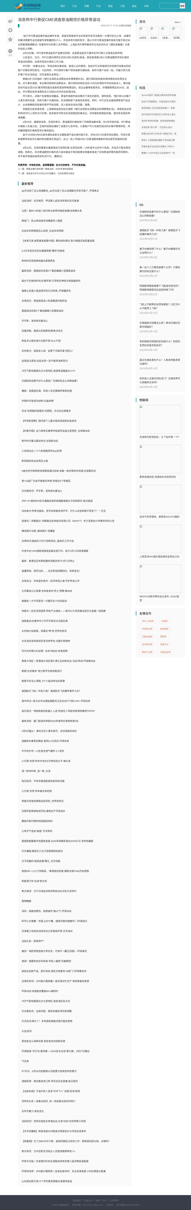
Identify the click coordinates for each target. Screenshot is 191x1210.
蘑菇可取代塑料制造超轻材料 (37, 821)
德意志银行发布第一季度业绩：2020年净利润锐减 (49, 168)
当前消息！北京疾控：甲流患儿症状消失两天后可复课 (50, 200)
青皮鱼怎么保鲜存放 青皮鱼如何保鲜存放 (43, 1041)
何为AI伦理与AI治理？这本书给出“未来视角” (45, 651)
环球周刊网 (147, 628)
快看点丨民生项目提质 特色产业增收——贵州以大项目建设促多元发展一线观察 (64, 611)
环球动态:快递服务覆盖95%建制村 (40, 991)
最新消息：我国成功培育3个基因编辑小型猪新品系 (49, 270)
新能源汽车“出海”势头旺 (34, 881)
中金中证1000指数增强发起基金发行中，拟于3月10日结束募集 (55, 551)
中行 (32, 160)
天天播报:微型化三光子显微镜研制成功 (42, 851)
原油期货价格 (44, 160)
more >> (178, 22)
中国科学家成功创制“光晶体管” (38, 400)
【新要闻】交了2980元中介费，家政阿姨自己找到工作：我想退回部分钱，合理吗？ (66, 1141)
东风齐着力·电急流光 (33, 1111)
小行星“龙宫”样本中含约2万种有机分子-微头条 (46, 761)
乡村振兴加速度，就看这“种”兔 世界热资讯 (44, 631)
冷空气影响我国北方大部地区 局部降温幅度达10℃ (49, 370)
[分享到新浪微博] (10, 21)
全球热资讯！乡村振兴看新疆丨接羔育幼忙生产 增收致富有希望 (55, 981)
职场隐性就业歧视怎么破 (35, 460)
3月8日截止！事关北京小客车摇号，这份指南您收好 (49, 731)
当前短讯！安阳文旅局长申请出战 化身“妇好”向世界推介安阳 (54, 1121)
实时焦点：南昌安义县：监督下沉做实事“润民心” (47, 350)
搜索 (182, 5)
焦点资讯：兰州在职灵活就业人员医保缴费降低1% (48, 1151)
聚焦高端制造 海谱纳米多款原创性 (158, 476)
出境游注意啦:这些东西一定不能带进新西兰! (45, 360)
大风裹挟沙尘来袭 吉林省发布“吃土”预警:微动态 (47, 591)
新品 (134, 5)
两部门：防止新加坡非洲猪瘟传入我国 (42, 220)
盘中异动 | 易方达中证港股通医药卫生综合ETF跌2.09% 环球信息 (56, 701)
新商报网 (164, 628)
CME (36, 160)
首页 (62, 5)
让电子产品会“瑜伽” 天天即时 (37, 831)
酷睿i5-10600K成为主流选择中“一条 (158, 152)
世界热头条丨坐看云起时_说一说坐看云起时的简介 (49, 1101)
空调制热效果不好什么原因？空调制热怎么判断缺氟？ (50, 380)
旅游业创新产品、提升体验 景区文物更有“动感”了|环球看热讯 (54, 971)
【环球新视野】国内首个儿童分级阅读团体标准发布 (49, 420)
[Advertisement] (158, 63)
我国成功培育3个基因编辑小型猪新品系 (43, 310)
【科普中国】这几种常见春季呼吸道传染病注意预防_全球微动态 (56, 430)
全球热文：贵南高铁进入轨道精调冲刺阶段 (44, 300)
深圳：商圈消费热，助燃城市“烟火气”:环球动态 (46, 911)
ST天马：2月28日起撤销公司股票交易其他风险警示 (49, 1071)
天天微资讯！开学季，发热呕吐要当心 (42, 490)
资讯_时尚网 (148, 620)
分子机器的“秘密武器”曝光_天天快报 (41, 861)
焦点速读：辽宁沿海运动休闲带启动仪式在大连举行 (49, 891)
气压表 (25, 1061)
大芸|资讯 (27, 1031)
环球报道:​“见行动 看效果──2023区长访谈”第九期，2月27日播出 (56, 1051)
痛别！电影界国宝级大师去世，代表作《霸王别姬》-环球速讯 (54, 951)
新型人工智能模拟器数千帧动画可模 (158, 139)
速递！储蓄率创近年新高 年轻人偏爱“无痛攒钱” (46, 961)
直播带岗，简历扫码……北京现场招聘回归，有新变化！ (51, 571)
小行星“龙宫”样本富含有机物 (37, 791)
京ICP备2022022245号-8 (128, 1204)
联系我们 (77, 1200)
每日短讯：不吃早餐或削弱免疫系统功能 (43, 781)
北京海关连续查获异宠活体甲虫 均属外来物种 (46, 641)
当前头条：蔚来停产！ (34, 941)
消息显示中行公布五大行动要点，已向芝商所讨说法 (50, 173)
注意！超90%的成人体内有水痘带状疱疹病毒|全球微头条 (52, 210)
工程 (122, 5)
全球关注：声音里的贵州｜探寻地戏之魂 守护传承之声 (51, 581)
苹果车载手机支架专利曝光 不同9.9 (157, 146)
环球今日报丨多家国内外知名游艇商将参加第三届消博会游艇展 (55, 1161)
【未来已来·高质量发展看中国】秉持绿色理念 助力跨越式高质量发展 (58, 240)
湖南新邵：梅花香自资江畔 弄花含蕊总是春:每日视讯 (50, 1081)
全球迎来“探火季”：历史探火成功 (156, 127)
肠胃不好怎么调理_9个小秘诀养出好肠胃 (43, 681)
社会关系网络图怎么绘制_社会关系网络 (43, 230)
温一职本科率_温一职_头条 (36, 771)
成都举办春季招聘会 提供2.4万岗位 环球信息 (45, 741)
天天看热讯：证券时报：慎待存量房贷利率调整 (47, 1011)
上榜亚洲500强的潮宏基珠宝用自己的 (159, 556)
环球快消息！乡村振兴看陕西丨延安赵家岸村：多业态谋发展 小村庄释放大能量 (64, 1171)
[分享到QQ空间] (10, 39)
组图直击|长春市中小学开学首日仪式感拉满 (45, 621)
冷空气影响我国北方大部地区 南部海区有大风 (46, 1001)
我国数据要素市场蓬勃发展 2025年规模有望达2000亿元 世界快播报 (57, 841)
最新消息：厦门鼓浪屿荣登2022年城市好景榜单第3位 (50, 721)
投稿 (98, 1200)
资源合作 (88, 1200)
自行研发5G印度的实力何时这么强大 (158, 114)
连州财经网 (147, 644)
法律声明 (114, 1200)
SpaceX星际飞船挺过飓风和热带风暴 (158, 94)
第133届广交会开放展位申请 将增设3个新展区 (46, 480)
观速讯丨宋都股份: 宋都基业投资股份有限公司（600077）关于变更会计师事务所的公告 (68, 520)
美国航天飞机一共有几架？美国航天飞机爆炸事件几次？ (51, 691)
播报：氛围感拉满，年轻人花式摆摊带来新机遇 (47, 390)
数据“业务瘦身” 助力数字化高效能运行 (42, 671)
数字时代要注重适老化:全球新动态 (40, 440)
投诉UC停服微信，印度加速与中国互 (158, 101)
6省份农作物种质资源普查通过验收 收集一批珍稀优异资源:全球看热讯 (59, 470)
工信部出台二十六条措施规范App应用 (42, 450)
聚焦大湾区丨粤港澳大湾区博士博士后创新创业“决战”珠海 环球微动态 (58, 661)
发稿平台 (164, 644)
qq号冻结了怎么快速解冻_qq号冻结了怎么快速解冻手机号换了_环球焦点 (60, 190)
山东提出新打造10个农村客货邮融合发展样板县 (47, 1181)
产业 (98, 5)
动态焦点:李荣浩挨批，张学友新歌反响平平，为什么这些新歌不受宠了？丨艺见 (64, 510)
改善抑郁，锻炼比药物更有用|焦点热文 (42, 330)
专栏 (105, 1200)
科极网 (164, 620)
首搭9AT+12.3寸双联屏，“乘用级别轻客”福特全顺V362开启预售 (55, 871)
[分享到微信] (10, 30)
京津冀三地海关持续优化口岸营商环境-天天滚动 (47, 931)
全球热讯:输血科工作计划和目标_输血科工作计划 (48, 541)
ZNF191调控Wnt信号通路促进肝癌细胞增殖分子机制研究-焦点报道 (57, 500)
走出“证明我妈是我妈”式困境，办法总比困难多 (46, 410)
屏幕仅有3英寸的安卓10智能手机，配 (158, 133)
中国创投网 (165, 651)
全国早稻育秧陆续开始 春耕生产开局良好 (43, 811)
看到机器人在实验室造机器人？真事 (158, 107)
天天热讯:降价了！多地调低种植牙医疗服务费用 (47, 1021)
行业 (74, 5)
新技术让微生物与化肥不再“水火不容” (41, 340)
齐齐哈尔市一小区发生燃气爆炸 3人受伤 (43, 751)
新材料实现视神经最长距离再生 (38, 260)
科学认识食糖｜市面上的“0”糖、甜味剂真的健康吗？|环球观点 (54, 921)
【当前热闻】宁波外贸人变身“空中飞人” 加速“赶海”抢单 (51, 1091)
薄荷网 (163, 636)
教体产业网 (147, 651)
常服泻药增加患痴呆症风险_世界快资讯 (43, 801)
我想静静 (26, 901)
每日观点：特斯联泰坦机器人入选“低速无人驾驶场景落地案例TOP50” (58, 711)
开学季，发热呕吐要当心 (35, 320)
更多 (10, 55)
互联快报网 (147, 636)
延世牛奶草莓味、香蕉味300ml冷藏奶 (160, 516)
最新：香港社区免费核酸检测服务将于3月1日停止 (48, 561)
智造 (110, 5)
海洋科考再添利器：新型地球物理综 (158, 120)
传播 (86, 5)
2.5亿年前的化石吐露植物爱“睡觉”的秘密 (43, 250)
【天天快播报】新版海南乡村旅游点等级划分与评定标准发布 (54, 1131)
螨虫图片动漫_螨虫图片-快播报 (38, 531)
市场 (146, 5)
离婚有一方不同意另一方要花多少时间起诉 (44, 601)
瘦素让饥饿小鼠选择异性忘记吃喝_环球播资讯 (46, 290)
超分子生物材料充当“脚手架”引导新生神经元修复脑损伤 (51, 280)
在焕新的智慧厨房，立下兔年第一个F (159, 437)
